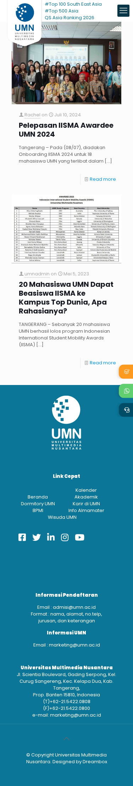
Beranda (38, 497)
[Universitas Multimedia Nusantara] (24, 11)
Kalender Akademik (86, 493)
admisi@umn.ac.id (74, 607)
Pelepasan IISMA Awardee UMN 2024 (66, 130)
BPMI (38, 510)
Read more (103, 179)
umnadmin (37, 273)
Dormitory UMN (38, 503)
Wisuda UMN (62, 517)
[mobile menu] (123, 11)
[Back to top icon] (66, 738)
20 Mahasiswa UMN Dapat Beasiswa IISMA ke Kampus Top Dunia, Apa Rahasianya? (66, 298)
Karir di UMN (86, 503)
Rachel (32, 114)
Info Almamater (86, 510)
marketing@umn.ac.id (74, 645)
